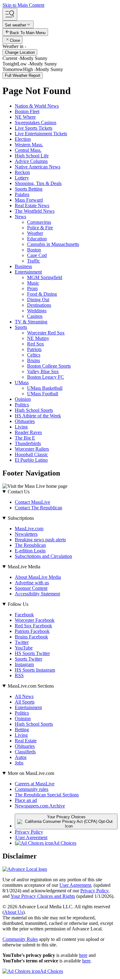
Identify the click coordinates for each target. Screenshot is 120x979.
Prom (32, 288)
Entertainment (28, 271)
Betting (22, 729)
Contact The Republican (38, 507)
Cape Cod (37, 255)
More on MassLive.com (31, 773)
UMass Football (42, 393)
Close (15, 40)
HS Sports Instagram (35, 670)
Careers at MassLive (34, 783)
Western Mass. (29, 144)
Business (23, 266)
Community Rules (20, 939)
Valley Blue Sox (43, 371)
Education (37, 238)
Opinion (23, 399)
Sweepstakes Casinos (35, 122)
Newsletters (26, 534)
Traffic (33, 260)
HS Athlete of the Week (38, 415)
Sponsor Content (31, 588)
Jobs (19, 762)
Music (33, 283)
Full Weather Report (22, 75)
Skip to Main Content (23, 5)
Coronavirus (39, 222)
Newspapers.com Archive (40, 805)
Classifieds (25, 751)
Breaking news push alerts (40, 539)
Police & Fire (40, 227)
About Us (13, 912)
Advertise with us (32, 582)
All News (24, 696)
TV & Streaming (31, 321)
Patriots (34, 349)
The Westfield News (34, 211)
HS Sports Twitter (32, 653)
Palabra (22, 194)
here (83, 955)
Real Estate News (32, 205)
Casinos (34, 316)
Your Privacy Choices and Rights (42, 896)
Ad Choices (64, 843)
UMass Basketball (44, 388)
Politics (22, 404)
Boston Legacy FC (45, 377)
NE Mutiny (38, 338)
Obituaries (25, 421)
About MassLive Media (38, 577)
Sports (21, 327)
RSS (19, 675)
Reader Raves (28, 432)
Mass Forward (29, 200)
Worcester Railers (32, 449)
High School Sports (34, 410)
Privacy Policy (29, 832)
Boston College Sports (49, 366)
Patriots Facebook (32, 631)
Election (23, 139)
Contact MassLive (32, 502)
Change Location (20, 52)
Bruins (33, 360)
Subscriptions (21, 518)
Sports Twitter (28, 658)
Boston (34, 249)
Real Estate (26, 740)
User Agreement (31, 837)
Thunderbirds (28, 443)
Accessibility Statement (37, 593)
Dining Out (38, 299)
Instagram (24, 664)
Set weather (15, 25)
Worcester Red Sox (46, 332)
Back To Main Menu (28, 32)
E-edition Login (30, 550)
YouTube (24, 647)
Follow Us (18, 604)
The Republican (30, 545)
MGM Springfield (44, 277)
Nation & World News (37, 106)
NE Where (25, 117)
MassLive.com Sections (31, 686)
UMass (22, 382)
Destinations (39, 305)
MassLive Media (24, 566)
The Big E (25, 437)
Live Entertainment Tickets (41, 133)
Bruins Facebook (31, 636)
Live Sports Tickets (33, 128)
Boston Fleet (27, 111)
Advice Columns (31, 161)
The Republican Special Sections (47, 794)
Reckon (22, 172)
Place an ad (26, 800)
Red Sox (35, 343)
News (20, 216)
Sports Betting (28, 188)
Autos (20, 757)
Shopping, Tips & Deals (38, 183)
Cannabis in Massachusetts (53, 244)
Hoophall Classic (31, 454)
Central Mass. (28, 150)
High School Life (32, 155)
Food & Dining (42, 294)
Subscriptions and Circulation (43, 556)
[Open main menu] (9, 14)
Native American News (37, 166)
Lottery (22, 177)
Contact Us (19, 491)
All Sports (24, 702)
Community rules (31, 789)
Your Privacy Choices (66, 817)
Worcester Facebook (34, 620)
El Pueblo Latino (31, 460)
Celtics (33, 354)
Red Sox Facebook (33, 625)
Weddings (36, 310)
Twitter (22, 642)
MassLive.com (29, 528)
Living (21, 426)
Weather (35, 233)
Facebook (24, 614)
